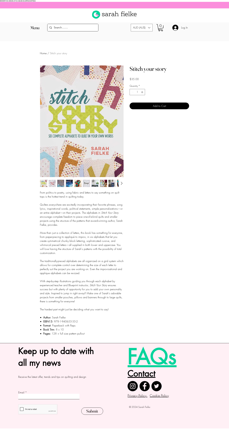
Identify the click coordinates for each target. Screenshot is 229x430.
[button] (35, 28)
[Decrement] (132, 92)
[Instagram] (133, 386)
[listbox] (142, 27)
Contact (141, 373)
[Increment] (142, 92)
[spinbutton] (137, 92)
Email (21, 392)
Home (43, 53)
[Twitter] (156, 386)
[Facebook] (144, 386)
